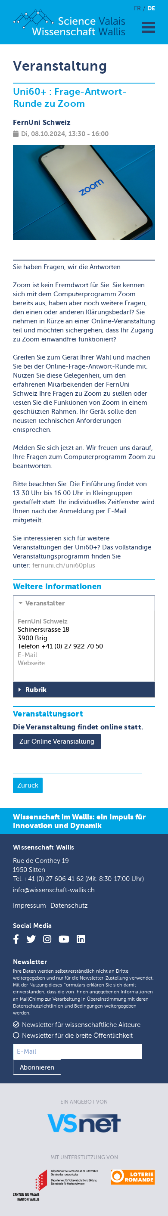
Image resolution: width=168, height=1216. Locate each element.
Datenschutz (68, 905)
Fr (137, 8)
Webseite (31, 663)
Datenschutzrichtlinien (38, 1006)
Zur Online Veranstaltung (56, 741)
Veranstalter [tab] (45, 603)
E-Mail (27, 654)
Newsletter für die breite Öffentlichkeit (77, 1035)
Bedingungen (88, 1006)
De (151, 8)
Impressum (29, 905)
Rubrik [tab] (36, 690)
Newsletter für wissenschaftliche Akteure (81, 1025)
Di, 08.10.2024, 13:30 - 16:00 (65, 133)
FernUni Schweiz (43, 621)
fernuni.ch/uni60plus (63, 565)
